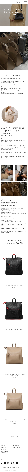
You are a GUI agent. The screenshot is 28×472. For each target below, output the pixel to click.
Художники (4, 459)
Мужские (3, 449)
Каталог (3, 445)
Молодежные (4, 455)
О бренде (16, 445)
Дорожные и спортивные (4, 452)
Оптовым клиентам (18, 447)
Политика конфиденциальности (10, 467)
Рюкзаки (3, 457)
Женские (3, 447)
